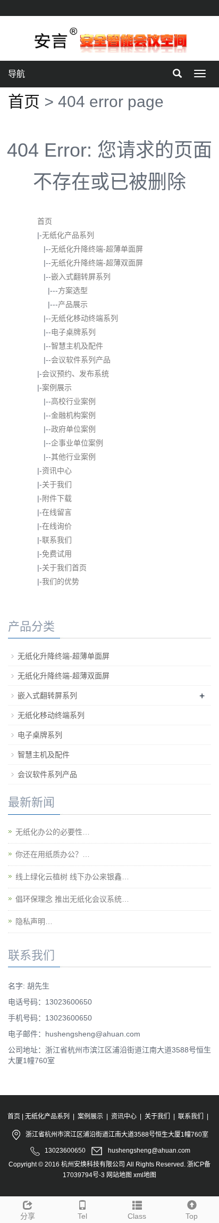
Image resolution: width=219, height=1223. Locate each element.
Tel (82, 1216)
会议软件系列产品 (81, 359)
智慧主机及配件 (77, 346)
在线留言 (57, 512)
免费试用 (57, 553)
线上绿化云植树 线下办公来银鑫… (72, 876)
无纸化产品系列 (68, 235)
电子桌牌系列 (73, 332)
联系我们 (57, 540)
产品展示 (73, 304)
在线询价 (57, 526)
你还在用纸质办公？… (52, 854)
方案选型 (73, 290)
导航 (16, 73)
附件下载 (57, 498)
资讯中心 (57, 470)
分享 (27, 1216)
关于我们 (57, 484)
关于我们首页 (64, 567)
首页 (24, 101)
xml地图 (144, 1175)
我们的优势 (60, 581)
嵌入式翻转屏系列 (81, 276)
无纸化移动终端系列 (84, 318)
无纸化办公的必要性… (52, 832)
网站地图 (119, 1175)
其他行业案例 (73, 456)
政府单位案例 (73, 429)
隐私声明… (34, 921)
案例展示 (57, 387)
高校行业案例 (73, 401)
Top (192, 1216)
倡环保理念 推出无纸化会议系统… (72, 899)
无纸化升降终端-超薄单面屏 (97, 249)
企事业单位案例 (77, 443)
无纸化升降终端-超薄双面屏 (97, 262)
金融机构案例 (73, 415)
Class (137, 1216)
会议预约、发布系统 (75, 373)
